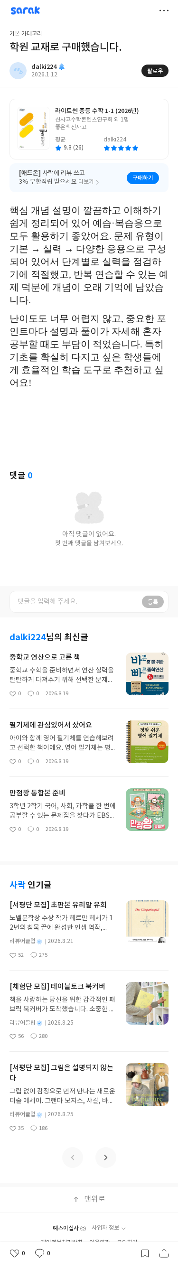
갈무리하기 (145, 1253)
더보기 (164, 10)
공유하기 (164, 1253)
